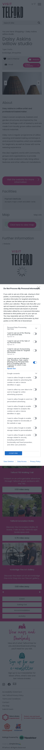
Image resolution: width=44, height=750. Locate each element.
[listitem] (22, 328)
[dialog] (22, 375)
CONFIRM (13, 453)
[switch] (35, 334)
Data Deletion (9, 461)
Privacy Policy (35, 461)
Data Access (22, 461)
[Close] (39, 288)
